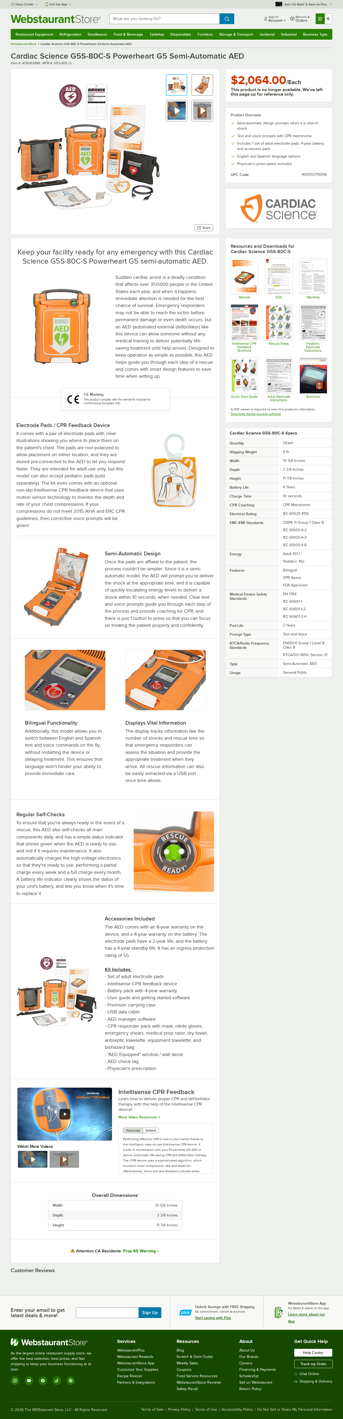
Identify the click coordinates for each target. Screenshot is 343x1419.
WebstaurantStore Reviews (199, 1382)
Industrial (289, 34)
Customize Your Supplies (137, 1370)
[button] (176, 85)
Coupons (184, 1370)
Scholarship (249, 1376)
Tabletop (157, 34)
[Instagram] (15, 1380)
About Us (247, 1350)
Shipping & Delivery (316, 1381)
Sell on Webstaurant (255, 1382)
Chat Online (309, 1374)
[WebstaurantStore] (55, 1342)
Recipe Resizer (129, 1376)
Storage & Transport (236, 34)
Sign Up (150, 1312)
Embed (151, 1130)
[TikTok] (57, 1380)
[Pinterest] (70, 1380)
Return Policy (250, 1389)
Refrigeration (70, 34)
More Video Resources (137, 1117)
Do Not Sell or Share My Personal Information (294, 1409)
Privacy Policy (179, 1409)
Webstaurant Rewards (135, 1357)
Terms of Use (206, 1409)
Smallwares (97, 34)
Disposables (180, 34)
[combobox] (164, 18)
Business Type (315, 34)
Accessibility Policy (237, 1409)
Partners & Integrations (136, 1382)
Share (206, 228)
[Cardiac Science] (279, 208)
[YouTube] (29, 1380)
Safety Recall (187, 1389)
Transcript (133, 1130)
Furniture (205, 34)
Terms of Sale (152, 1409)
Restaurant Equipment (34, 34)
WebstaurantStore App (135, 1363)
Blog (180, 1350)
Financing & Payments (257, 1370)
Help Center (25, 4)
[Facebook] (43, 1380)
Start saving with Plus (213, 1318)
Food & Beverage (128, 34)
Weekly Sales (187, 1363)
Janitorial (267, 34)
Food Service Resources (197, 1376)
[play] (64, 1114)
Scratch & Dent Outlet (195, 1357)
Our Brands (249, 1357)
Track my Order (313, 1364)
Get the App (58, 4)
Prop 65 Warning (139, 1251)
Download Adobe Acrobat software (256, 414)
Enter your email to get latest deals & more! (38, 1312)
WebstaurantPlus (131, 1350)
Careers (245, 1363)
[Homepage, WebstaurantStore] (56, 19)
